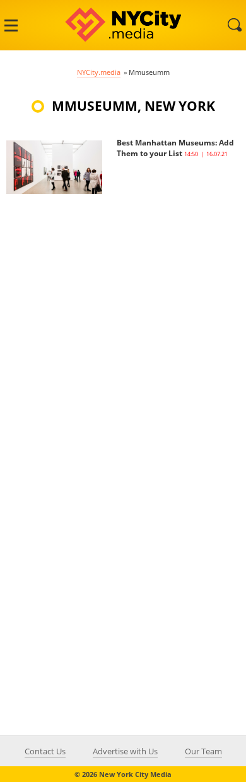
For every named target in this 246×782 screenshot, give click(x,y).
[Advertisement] (123, 316)
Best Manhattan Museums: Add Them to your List (175, 148)
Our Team (203, 751)
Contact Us (45, 751)
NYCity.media (98, 72)
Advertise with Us (125, 751)
